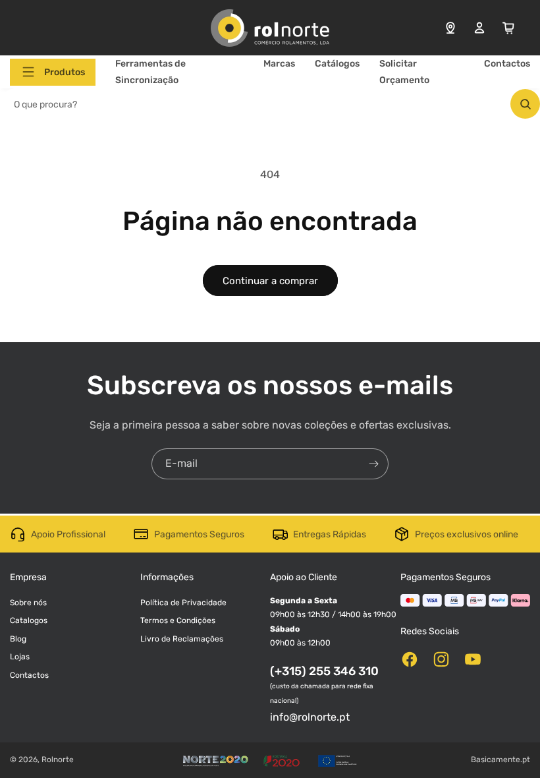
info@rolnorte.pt (310, 717)
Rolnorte (57, 759)
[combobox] (270, 104)
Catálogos (337, 63)
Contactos (507, 63)
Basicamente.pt (500, 759)
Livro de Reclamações (181, 638)
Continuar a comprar (270, 281)
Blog (18, 638)
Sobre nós (28, 602)
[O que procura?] (525, 104)
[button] (52, 72)
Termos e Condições (177, 620)
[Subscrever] (373, 463)
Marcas (279, 63)
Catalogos (28, 620)
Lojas (20, 656)
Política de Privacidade (183, 602)
